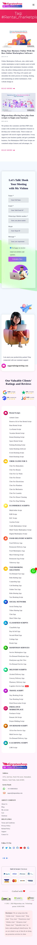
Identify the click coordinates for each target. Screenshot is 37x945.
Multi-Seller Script (15, 510)
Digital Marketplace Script (18, 534)
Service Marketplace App (17, 652)
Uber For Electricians (16, 481)
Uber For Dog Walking (17, 501)
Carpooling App (14, 581)
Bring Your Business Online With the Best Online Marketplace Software (18, 60)
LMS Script (13, 747)
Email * (11, 206)
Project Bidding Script (16, 721)
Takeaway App (14, 562)
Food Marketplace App (17, 551)
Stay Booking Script (16, 695)
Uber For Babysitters (16, 466)
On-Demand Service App (17, 664)
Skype (10, 226)
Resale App (13, 643)
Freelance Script (14, 713)
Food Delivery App (15, 543)
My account (4, 810)
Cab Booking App (15, 585)
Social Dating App (15, 606)
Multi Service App (15, 734)
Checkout (4, 816)
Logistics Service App (16, 686)
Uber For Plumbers (15, 485)
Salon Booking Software (17, 449)
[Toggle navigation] (29, 4)
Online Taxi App (15, 589)
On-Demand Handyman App (19, 656)
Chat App (12, 614)
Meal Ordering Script (16, 555)
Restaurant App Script (16, 558)
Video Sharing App (15, 610)
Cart (2, 813)
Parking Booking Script (17, 445)
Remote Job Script (15, 717)
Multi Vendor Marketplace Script (20, 530)
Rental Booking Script (16, 437)
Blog (2, 807)
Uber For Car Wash (15, 474)
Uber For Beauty (15, 470)
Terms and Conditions (8, 823)
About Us (4, 804)
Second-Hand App (15, 635)
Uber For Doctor (15, 477)
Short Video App (15, 618)
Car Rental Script (15, 429)
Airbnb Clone (14, 417)
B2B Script (13, 514)
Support (3, 831)
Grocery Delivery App (16, 678)
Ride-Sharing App (15, 593)
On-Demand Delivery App (18, 738)
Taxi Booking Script (16, 597)
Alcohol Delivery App (16, 674)
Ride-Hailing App (15, 578)
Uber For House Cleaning (18, 497)
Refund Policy (5, 828)
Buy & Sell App (14, 631)
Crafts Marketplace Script (18, 526)
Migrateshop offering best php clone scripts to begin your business (18, 122)
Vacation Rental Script (16, 433)
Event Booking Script (16, 453)
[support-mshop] (18, 366)
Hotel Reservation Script (17, 703)
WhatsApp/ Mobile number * (18, 216)
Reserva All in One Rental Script (20, 421)
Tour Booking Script (16, 699)
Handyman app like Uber (17, 660)
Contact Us (4, 834)
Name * (11, 196)
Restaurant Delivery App (17, 547)
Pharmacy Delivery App (17, 682)
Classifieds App (14, 627)
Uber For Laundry (15, 493)
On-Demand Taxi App (16, 574)
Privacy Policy (5, 825)
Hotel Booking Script (16, 456)
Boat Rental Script (15, 425)
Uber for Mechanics (16, 489)
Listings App (13, 639)
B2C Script (13, 518)
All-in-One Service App (17, 730)
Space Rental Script (16, 441)
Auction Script (14, 522)
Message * (11, 237)
